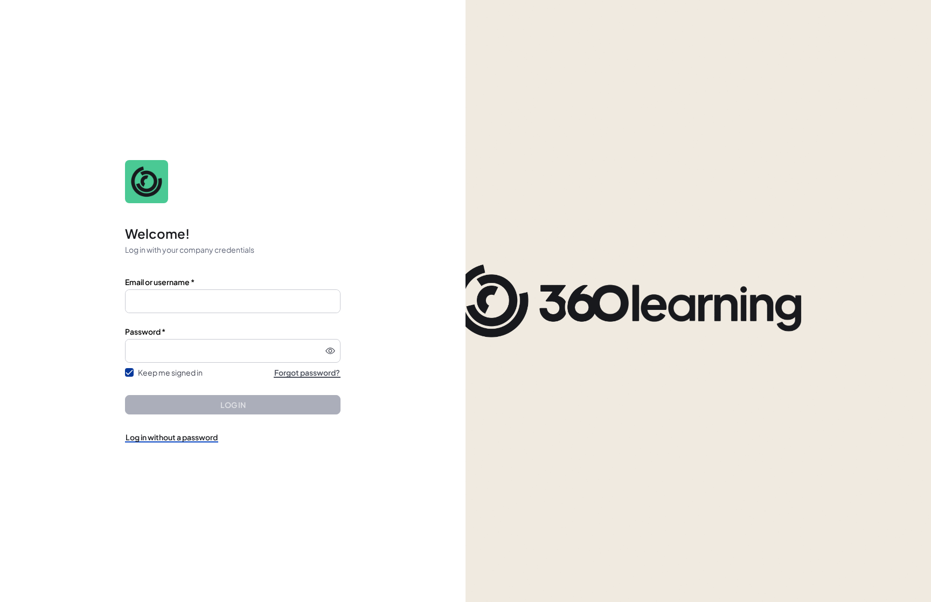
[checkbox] (129, 372)
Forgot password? (307, 372)
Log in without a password (172, 437)
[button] (330, 350)
